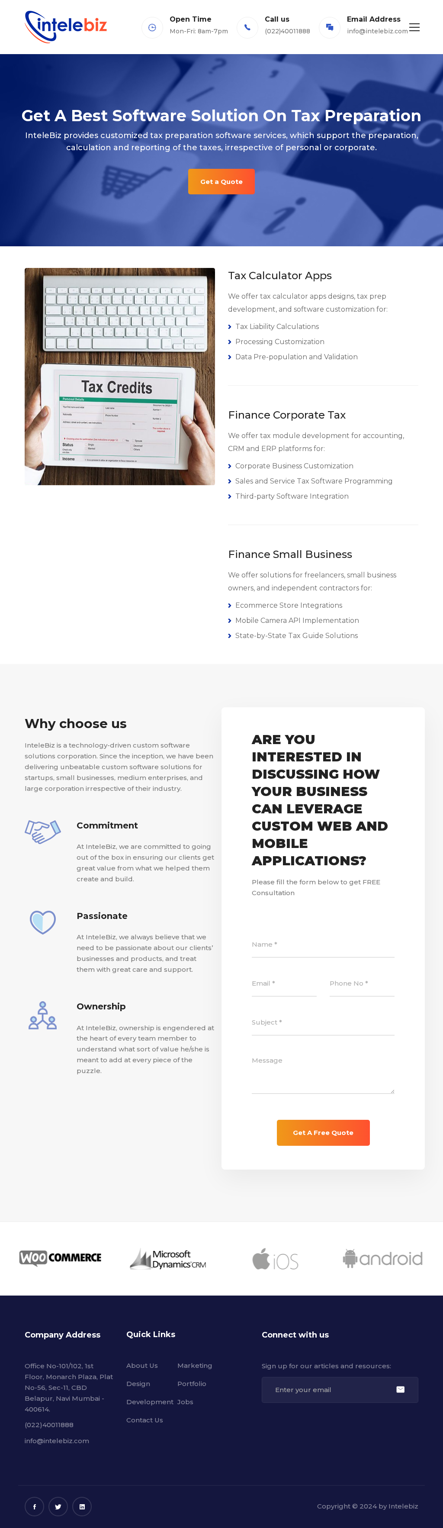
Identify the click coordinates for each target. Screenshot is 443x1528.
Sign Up (400, 1390)
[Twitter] (58, 1506)
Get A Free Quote (323, 1132)
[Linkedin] (82, 1506)
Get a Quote (221, 181)
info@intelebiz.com (377, 31)
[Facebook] (34, 1506)
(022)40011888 (49, 1425)
